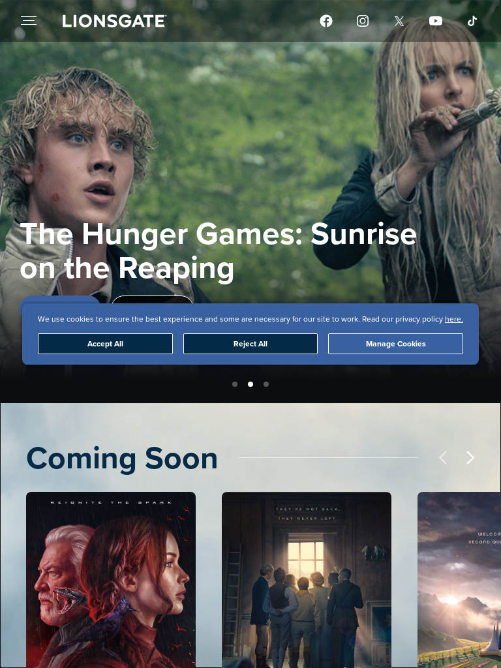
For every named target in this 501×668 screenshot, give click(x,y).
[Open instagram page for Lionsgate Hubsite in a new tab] (363, 21)
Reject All (250, 343)
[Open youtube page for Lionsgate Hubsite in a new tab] (436, 21)
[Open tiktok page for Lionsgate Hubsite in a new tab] (472, 21)
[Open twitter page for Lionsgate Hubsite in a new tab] (399, 21)
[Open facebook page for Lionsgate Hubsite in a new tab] (326, 21)
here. (454, 318)
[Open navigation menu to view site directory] (29, 21)
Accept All (105, 343)
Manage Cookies (396, 343)
